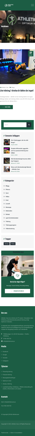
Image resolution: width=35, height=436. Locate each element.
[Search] (28, 124)
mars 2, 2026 (14, 155)
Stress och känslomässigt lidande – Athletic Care (21, 168)
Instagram (5, 361)
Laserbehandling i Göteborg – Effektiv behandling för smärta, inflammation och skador (18, 388)
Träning (8, 221)
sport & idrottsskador (12, 218)
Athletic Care (5, 87)
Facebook (5, 351)
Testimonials (4, 432)
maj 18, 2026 (14, 144)
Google (5, 354)
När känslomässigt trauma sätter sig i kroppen (21, 160)
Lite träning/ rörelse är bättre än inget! (17, 91)
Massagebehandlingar (9, 377)
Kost (7, 200)
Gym (7, 193)
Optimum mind (7, 381)
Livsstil (8, 203)
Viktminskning (10, 228)
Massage (8, 207)
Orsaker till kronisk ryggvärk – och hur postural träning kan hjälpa (20, 151)
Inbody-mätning (7, 384)
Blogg (13, 87)
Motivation (9, 211)
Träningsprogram (11, 225)
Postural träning (7, 374)
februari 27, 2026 (15, 163)
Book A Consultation (16, 432)
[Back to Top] (31, 433)
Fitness (8, 189)
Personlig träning (7, 371)
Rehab (8, 214)
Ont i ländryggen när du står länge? (19, 141)
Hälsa (7, 196)
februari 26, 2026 (15, 171)
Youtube (5, 357)
